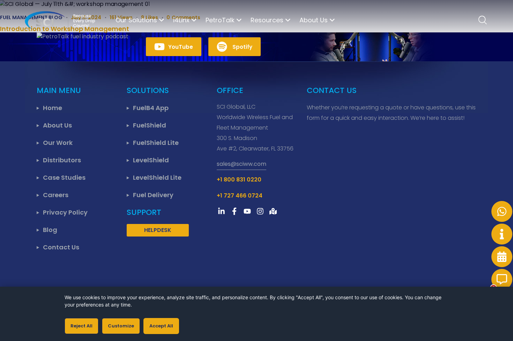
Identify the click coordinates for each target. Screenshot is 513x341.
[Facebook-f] (234, 211)
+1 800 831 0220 (239, 180)
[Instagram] (260, 211)
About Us (313, 20)
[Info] (501, 234)
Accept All (161, 326)
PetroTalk (220, 20)
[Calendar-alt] (501, 256)
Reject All (81, 326)
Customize (121, 326)
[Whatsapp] (501, 211)
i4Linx (181, 20)
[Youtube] (247, 211)
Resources (267, 20)
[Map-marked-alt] (273, 211)
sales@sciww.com (241, 164)
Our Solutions (136, 20)
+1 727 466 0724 (239, 196)
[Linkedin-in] (221, 211)
